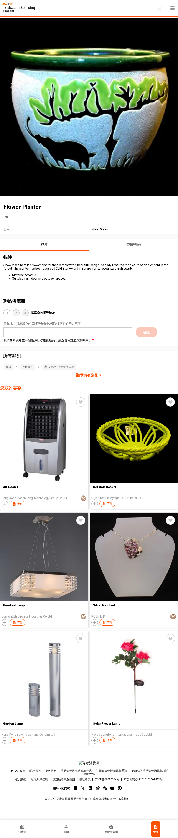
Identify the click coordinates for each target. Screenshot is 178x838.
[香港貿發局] (89, 763)
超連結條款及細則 (63, 779)
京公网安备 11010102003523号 (143, 779)
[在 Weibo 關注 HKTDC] (98, 788)
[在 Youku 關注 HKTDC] (120, 788)
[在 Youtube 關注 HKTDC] (112, 788)
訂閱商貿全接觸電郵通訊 (111, 770)
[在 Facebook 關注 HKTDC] (75, 788)
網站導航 (85, 779)
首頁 (8, 367)
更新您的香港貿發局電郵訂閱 (149, 770)
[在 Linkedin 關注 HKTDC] (90, 788)
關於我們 (35, 770)
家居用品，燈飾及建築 (59, 367)
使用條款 (21, 779)
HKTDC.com (17, 770)
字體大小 (89, 774)
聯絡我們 (50, 770)
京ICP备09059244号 (107, 779)
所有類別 (27, 367)
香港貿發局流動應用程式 (76, 770)
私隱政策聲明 (39, 779)
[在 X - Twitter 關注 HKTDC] (83, 788)
